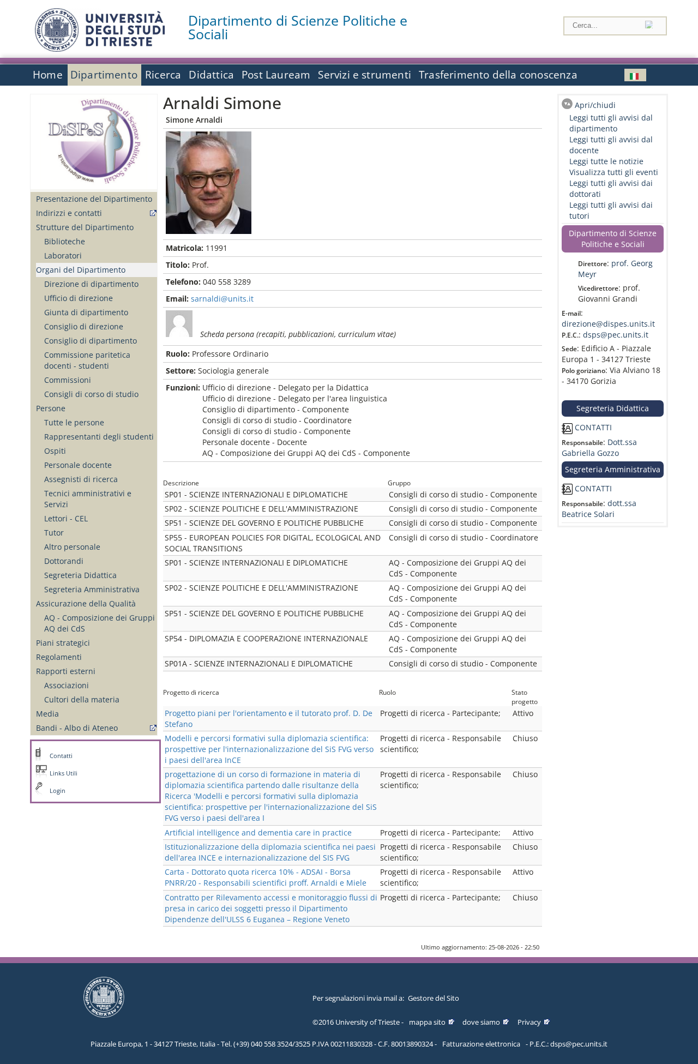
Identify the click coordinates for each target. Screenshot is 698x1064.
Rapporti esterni (65, 671)
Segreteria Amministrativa (92, 589)
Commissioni (67, 380)
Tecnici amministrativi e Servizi (87, 498)
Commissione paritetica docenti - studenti (87, 360)
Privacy (529, 1022)
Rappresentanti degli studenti (99, 436)
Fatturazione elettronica (481, 1044)
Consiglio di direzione (83, 326)
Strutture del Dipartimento (85, 227)
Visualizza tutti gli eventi (613, 172)
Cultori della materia (81, 699)
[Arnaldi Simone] (635, 75)
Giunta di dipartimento (86, 312)
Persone (50, 408)
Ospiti (55, 451)
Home (48, 75)
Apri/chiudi (595, 105)
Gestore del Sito (433, 998)
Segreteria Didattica (80, 575)
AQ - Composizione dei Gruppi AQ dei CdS (99, 623)
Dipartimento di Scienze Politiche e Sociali (297, 27)
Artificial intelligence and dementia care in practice (258, 832)
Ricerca (163, 75)
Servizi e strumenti (364, 75)
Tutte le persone (74, 422)
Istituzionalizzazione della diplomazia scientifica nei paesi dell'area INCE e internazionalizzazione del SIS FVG (270, 852)
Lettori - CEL (66, 518)
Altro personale (72, 547)
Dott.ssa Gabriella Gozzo (599, 447)
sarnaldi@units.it (222, 298)
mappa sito (427, 1022)
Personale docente (78, 465)
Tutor (54, 532)
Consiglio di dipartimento (90, 340)
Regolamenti (59, 657)
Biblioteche (64, 241)
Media (47, 713)
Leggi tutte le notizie (606, 161)
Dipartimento (103, 75)
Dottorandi (63, 561)
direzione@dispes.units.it (608, 323)
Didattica (211, 75)
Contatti (61, 756)
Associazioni (66, 685)
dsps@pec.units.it (615, 334)
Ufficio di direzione (78, 298)
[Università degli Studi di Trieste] (100, 49)
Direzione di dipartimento (91, 284)
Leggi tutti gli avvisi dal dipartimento (611, 123)
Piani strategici (63, 643)
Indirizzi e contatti (69, 213)
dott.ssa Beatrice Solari (599, 508)
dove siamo (481, 1022)
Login (57, 791)
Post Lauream (276, 75)
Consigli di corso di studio (91, 394)
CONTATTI (592, 427)
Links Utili (63, 773)
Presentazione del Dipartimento (94, 199)
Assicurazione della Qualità (86, 603)
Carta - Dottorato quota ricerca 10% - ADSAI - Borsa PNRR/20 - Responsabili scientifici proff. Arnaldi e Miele (265, 877)
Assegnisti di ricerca (81, 479)
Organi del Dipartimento (80, 270)
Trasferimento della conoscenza (498, 75)
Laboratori (63, 255)
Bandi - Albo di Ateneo (77, 728)
